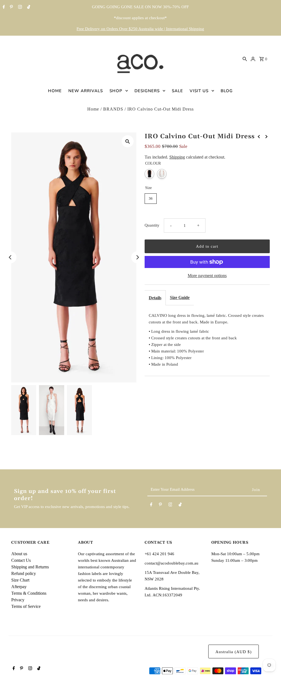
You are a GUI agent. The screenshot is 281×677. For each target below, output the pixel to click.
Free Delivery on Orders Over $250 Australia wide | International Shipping (140, 29)
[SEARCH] (244, 58)
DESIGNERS (147, 91)
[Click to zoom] (128, 141)
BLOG (227, 91)
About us (19, 553)
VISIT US (199, 91)
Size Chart (20, 580)
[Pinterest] (11, 7)
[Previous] (10, 257)
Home (93, 109)
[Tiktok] (28, 7)
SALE (177, 91)
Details (155, 297)
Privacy (17, 599)
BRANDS (113, 109)
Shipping (177, 157)
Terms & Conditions (28, 593)
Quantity (152, 225)
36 (151, 198)
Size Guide (180, 297)
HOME (55, 91)
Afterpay (19, 586)
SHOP (115, 91)
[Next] (137, 257)
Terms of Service (26, 606)
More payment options (207, 275)
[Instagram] (19, 7)
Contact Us (21, 560)
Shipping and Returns (30, 567)
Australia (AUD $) (233, 652)
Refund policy (23, 573)
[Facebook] (3, 7)
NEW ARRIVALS (85, 91)
